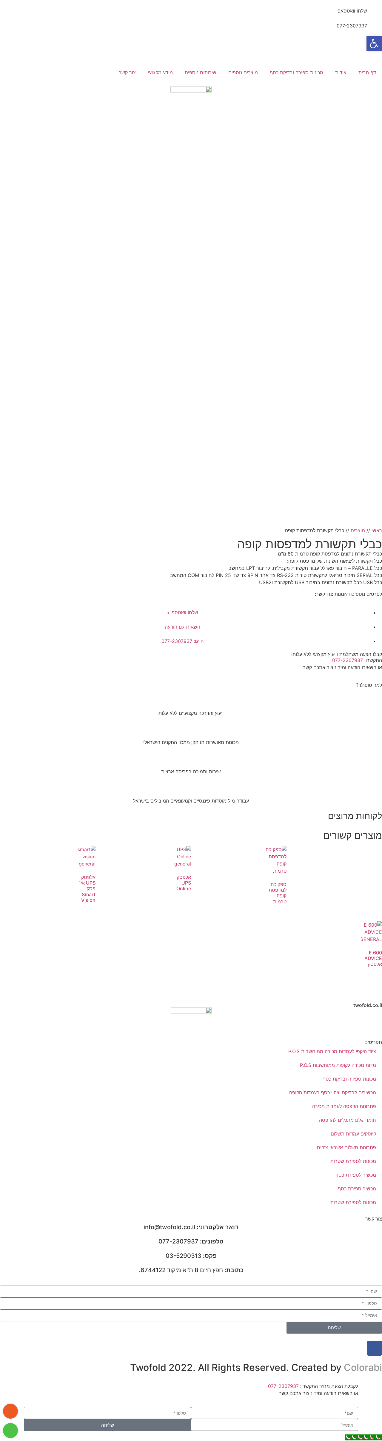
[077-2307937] (374, 29)
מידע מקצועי (160, 72)
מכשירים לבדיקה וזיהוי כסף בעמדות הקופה (332, 1093)
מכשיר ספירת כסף (357, 1189)
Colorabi (363, 1367)
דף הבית (367, 72)
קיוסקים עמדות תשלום (353, 1134)
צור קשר (127, 72)
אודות (340, 72)
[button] (374, 43)
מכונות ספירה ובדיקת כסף (296, 72)
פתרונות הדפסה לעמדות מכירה (344, 1106)
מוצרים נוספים (243, 72)
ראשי (377, 530)
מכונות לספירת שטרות (353, 1161)
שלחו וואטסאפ (352, 11)
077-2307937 (352, 26)
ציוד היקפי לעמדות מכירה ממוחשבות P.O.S (332, 1051)
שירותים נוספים (200, 72)
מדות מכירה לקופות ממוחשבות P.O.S (338, 1065)
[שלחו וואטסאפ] (374, 14)
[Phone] (10, 1411)
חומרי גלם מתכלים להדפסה (347, 1120)
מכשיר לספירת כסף (355, 1175)
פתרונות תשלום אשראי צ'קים (346, 1147)
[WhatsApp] (10, 1430)
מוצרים (358, 530)
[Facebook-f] (374, 1348)
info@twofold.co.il (191, 1227)
